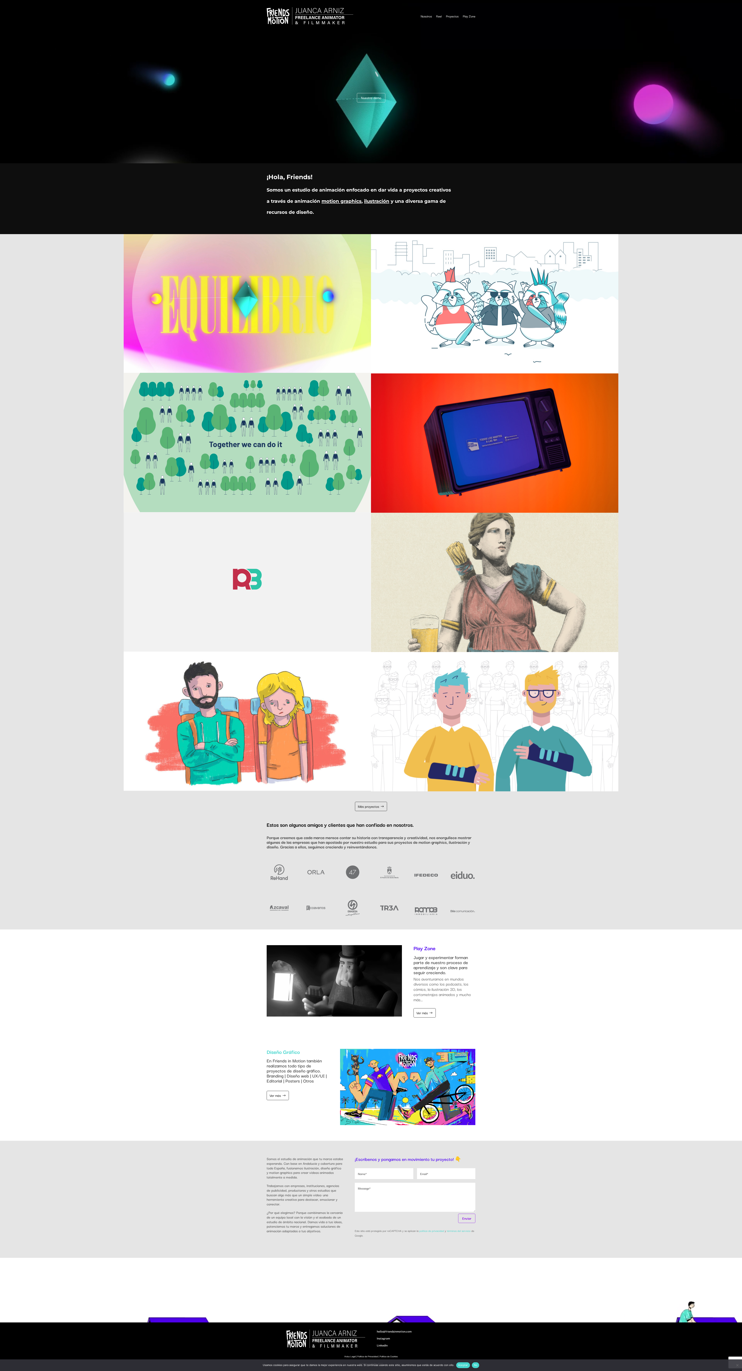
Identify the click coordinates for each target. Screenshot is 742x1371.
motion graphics (342, 201)
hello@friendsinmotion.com (394, 1331)
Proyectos (452, 16)
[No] (737, 1365)
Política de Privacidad (367, 1356)
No (475, 1365)
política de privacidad (431, 1231)
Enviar (466, 1218)
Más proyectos (368, 806)
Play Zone (469, 16)
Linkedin (382, 1345)
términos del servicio (459, 1231)
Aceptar (463, 1365)
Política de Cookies (389, 1356)
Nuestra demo (371, 97)
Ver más (422, 1012)
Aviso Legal (350, 1356)
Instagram (383, 1338)
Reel (439, 16)
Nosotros (426, 16)
